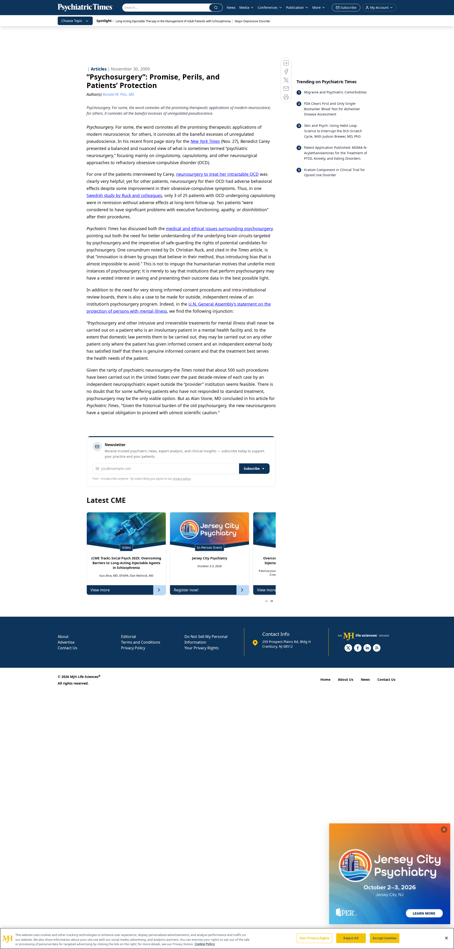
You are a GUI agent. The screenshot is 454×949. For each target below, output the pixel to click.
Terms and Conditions (140, 642)
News (231, 7)
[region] (227, 938)
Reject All (350, 938)
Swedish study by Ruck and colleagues (124, 195)
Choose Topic (71, 20)
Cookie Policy (205, 944)
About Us (345, 679)
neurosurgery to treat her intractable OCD (217, 174)
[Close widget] (444, 829)
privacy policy (182, 479)
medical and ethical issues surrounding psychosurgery (219, 228)
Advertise (66, 642)
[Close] (446, 938)
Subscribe (252, 468)
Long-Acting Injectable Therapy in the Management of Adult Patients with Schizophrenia (173, 21)
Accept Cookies (384, 938)
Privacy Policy (133, 647)
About (63, 636)
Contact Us (67, 647)
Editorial (128, 636)
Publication (295, 7)
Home (325, 679)
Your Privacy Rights (201, 647)
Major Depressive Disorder (253, 21)
